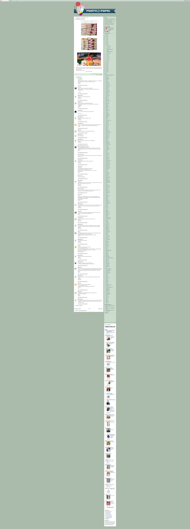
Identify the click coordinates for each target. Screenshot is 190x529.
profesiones (107, 256)
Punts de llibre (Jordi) (109, 515)
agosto (108, 54)
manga (107, 216)
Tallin (106, 283)
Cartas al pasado (111, 388)
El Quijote (107, 149)
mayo (107, 56)
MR (78, 231)
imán (106, 188)
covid (106, 126)
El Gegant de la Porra (109, 516)
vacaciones (107, 294)
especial (101, 74)
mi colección (107, 218)
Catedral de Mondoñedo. (112, 369)
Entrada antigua (100, 308)
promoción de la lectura (109, 257)
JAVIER (79, 267)
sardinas (107, 273)
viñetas (107, 300)
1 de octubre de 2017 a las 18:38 (82, 93)
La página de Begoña (109, 517)
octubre (108, 48)
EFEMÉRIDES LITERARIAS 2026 (112, 337)
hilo (106, 183)
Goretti (79, 211)
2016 (106, 61)
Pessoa (107, 245)
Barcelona (107, 103)
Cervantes (107, 116)
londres (107, 212)
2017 (106, 44)
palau (106, 240)
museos (107, 223)
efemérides (107, 143)
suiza (106, 279)
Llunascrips (108, 428)
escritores (107, 156)
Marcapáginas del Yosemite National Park (112, 466)
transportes (107, 289)
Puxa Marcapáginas (110, 393)
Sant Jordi (107, 271)
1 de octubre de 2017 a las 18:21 (82, 85)
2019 (106, 42)
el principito (107, 148)
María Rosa (79, 95)
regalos (107, 261)
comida (107, 122)
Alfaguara (107, 78)
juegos (106, 199)
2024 (106, 36)
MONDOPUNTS (109, 361)
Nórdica (107, 229)
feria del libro (107, 167)
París (106, 243)
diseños (107, 138)
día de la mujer (108, 132)
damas (107, 128)
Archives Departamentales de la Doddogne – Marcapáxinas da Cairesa (111, 331)
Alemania (107, 77)
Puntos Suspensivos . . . (110, 380)
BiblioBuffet (107, 518)
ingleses (107, 190)
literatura (107, 211)
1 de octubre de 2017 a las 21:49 (82, 108)
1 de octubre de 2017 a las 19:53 (82, 100)
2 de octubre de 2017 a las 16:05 (82, 152)
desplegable (107, 131)
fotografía (107, 173)
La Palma (107, 201)
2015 (106, 62)
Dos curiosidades (112, 429)
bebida (106, 104)
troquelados (107, 290)
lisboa (106, 210)
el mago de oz (108, 144)
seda (106, 274)
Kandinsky (107, 200)
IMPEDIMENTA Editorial (112, 382)
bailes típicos (107, 100)
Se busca (107, 50)
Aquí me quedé (109, 478)
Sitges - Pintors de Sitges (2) (112, 416)
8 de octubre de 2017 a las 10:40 (82, 265)
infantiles (107, 189)
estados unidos (108, 160)
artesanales (107, 94)
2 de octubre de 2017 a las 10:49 (82, 128)
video (106, 299)
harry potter (107, 182)
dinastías (107, 137)
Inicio (89, 308)
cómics (107, 121)
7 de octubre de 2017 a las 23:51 (82, 253)
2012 (106, 66)
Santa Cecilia (107, 272)
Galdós (107, 178)
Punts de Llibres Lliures (110, 414)
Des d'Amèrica (112, 495)
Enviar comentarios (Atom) (82, 310)
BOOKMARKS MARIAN (110, 507)
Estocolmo (107, 161)
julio (107, 55)
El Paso (107, 145)
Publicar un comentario (79, 305)
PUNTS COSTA (109, 453)
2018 (106, 43)
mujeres (107, 222)
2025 (106, 35)
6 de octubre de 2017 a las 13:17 (82, 192)
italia (106, 194)
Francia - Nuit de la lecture (112, 356)
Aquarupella (107, 92)
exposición (107, 162)
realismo (107, 260)
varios (106, 295)
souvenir (107, 278)
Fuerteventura (108, 177)
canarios (107, 110)
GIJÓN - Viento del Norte (112, 394)
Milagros (79, 291)
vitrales (107, 301)
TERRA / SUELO (112, 362)
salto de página (108, 268)
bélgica (107, 105)
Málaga (107, 215)
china (106, 117)
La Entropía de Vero (110, 447)
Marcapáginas (112, 441)
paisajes (107, 238)
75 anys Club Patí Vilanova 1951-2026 (112, 350)
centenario (107, 115)
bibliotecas (107, 106)
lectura (107, 204)
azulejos (107, 99)
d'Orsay (107, 127)
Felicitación (107, 165)
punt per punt (109, 494)
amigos (107, 81)
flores (106, 171)
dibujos (107, 133)
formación (107, 172)
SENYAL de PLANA (110, 348)
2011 (106, 67)
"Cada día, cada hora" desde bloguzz (112, 480)
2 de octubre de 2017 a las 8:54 (82, 121)
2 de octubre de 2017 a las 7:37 (82, 115)
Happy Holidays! (112, 472)
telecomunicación (108, 284)
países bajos (107, 239)
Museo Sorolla (112, 422)
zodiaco (107, 302)
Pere (78, 283)
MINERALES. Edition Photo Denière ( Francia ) (112, 436)
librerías (107, 206)
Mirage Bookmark (108, 512)
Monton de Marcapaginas (110, 342)
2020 (106, 41)
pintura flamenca (108, 250)
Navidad (107, 227)
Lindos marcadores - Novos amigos (112, 503)
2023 (106, 37)
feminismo (107, 166)
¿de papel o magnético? (109, 75)
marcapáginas (108, 217)
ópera (106, 233)
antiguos (107, 88)
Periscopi (107, 244)
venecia (107, 296)
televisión (107, 285)
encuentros (107, 154)
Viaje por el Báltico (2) (109, 49)
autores (107, 98)
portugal (107, 255)
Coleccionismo (108, 120)
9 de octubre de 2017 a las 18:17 (82, 297)
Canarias (107, 109)
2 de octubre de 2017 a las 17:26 (82, 158)
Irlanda (107, 193)
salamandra (107, 266)
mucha (107, 221)
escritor (107, 155)
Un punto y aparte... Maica (111, 488)
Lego (106, 205)
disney (106, 139)
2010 (106, 68)
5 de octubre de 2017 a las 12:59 (82, 178)
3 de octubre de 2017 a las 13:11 (82, 164)
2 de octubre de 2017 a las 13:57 (82, 137)
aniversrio (107, 87)
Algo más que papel (110, 374)
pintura (107, 249)
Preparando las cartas (80, 18)
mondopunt (79, 123)
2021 (106, 76)
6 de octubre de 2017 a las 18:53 (82, 222)
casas (106, 111)
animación (107, 82)
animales (107, 83)
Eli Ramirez (79, 261)
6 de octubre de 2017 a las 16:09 (82, 209)
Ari (78, 245)
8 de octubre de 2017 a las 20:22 (82, 281)
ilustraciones (107, 187)
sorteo (106, 277)
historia (107, 184)
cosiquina (79, 110)
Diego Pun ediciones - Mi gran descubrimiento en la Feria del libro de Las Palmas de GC (111, 410)
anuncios (107, 89)
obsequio (107, 232)
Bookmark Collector (108, 511)
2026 (106, 34)
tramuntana (107, 288)
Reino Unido (107, 262)
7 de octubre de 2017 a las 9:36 (82, 237)
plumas (107, 251)
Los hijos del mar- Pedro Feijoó (112, 449)
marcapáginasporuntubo (110, 355)
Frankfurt (107, 176)
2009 (106, 69)
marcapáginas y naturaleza (111, 434)
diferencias (107, 134)
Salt (106, 267)
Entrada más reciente (78, 308)
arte (106, 93)
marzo (108, 57)
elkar (106, 150)
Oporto (107, 234)
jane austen (107, 195)
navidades (107, 228)
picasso (107, 246)
